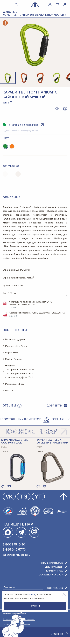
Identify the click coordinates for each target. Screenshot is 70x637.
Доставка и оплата (50, 575)
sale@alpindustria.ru (16, 555)
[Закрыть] (64, 594)
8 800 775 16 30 (14, 544)
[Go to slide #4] (56, 78)
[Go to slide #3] (40, 78)
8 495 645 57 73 (14, 549)
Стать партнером (52, 563)
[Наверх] (63, 496)
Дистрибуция (54, 567)
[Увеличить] (18, 174)
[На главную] (35, 4)
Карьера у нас (54, 571)
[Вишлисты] (57, 4)
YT (38, 497)
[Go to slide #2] (24, 78)
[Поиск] (16, 5)
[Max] (8, 532)
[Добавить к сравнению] (64, 108)
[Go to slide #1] (8, 78)
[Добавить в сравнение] (9, 487)
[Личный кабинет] (50, 4)
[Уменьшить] (5, 174)
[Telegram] (21, 532)
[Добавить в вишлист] (57, 108)
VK (9, 497)
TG (23, 497)
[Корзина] (65, 4)
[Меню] (7, 4)
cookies (31, 594)
